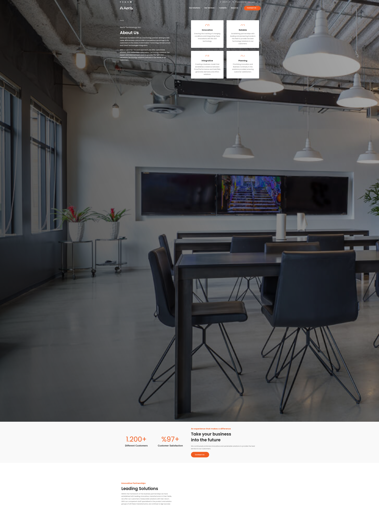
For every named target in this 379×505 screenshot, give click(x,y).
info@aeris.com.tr (240, 2)
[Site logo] (126, 8)
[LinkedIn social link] (125, 2)
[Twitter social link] (128, 2)
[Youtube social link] (130, 2)
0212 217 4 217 (226, 2)
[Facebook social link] (120, 2)
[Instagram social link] (122, 2)
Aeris (122, 20)
